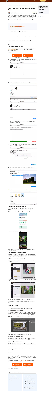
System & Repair (14, 2)
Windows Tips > (13, 5)
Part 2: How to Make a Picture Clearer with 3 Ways (17, 26)
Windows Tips (20, 13)
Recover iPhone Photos (42, 9)
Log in (46, 2)
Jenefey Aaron (13, 12)
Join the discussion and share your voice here (17, 372)
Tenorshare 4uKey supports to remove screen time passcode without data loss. (29, 379)
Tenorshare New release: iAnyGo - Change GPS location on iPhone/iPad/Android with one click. (30, 383)
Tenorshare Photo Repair (12, 49)
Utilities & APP (26, 2)
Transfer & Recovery (20, 2)
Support (39, 2)
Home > (10, 5)
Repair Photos (41, 12)
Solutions (34, 2)
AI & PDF (30, 2)
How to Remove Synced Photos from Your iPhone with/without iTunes (15, 379)
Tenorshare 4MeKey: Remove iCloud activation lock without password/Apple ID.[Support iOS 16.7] (30, 388)
